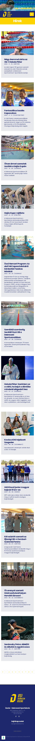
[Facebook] (16, 716)
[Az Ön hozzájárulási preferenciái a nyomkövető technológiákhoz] (3, 737)
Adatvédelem (17, 731)
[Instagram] (19, 716)
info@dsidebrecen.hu (18, 712)
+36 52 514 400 (17, 713)
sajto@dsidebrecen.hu (17, 724)
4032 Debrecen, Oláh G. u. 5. (17, 710)
